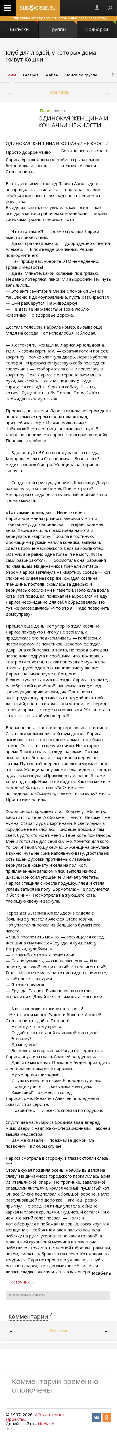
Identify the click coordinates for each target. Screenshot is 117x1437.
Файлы (52, 75)
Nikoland (46, 1423)
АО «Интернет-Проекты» (36, 1417)
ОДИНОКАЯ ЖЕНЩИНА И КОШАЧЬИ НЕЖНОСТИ (73, 121)
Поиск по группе (81, 75)
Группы (57, 29)
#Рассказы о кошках (27, 1294)
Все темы (59, 92)
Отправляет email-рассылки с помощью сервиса (58, 18)
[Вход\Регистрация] (97, 8)
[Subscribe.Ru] (38, 8)
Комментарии (28, 1316)
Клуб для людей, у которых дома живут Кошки (51, 56)
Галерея (31, 75)
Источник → (22, 1282)
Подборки (96, 29)
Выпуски (19, 29)
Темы (11, 75)
